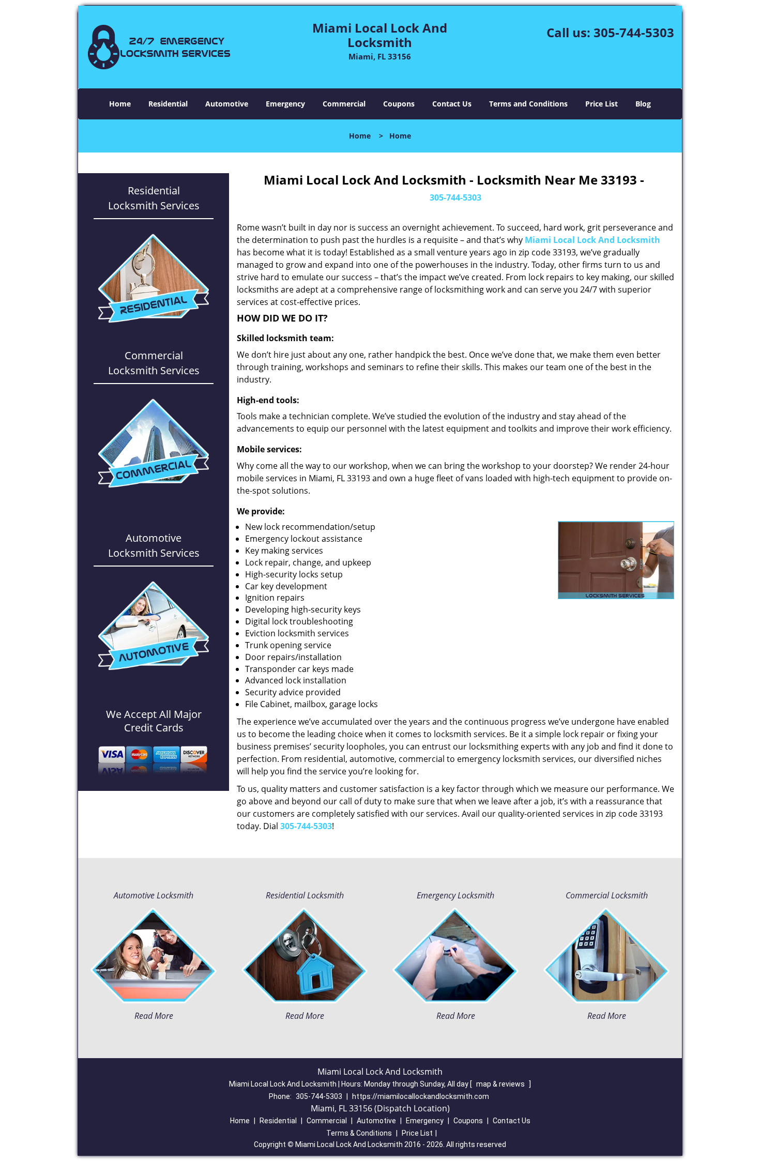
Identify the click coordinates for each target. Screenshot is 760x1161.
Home (120, 104)
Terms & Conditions (359, 1133)
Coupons (399, 104)
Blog (643, 104)
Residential (168, 104)
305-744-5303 (634, 32)
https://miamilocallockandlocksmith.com (420, 1096)
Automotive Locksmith (153, 895)
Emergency (285, 104)
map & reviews (501, 1084)
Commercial (344, 104)
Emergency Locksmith (455, 895)
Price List (601, 104)
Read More (153, 1015)
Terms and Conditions (528, 104)
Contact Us (452, 104)
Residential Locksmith (305, 895)
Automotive (226, 104)
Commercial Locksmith (607, 895)
